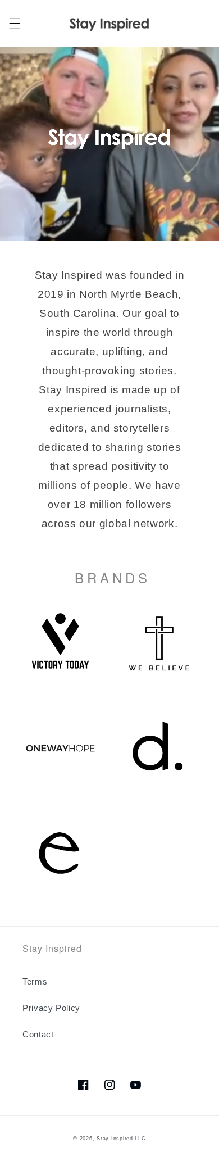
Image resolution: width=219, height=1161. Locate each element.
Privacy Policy (51, 1008)
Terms (34, 981)
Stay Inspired (115, 1138)
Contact (37, 1034)
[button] (15, 24)
